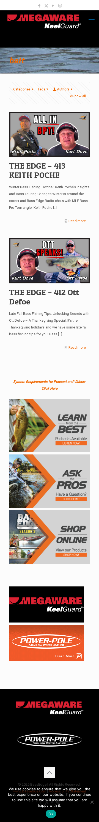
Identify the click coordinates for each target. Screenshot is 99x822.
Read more (77, 221)
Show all (79, 96)
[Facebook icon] (39, 5)
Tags (41, 89)
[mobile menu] (91, 21)
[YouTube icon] (53, 5)
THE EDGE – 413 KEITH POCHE (37, 170)
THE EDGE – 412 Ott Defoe (44, 296)
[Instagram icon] (60, 5)
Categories (22, 89)
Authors (63, 89)
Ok (50, 814)
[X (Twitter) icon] (46, 5)
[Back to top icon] (49, 772)
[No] (92, 802)
